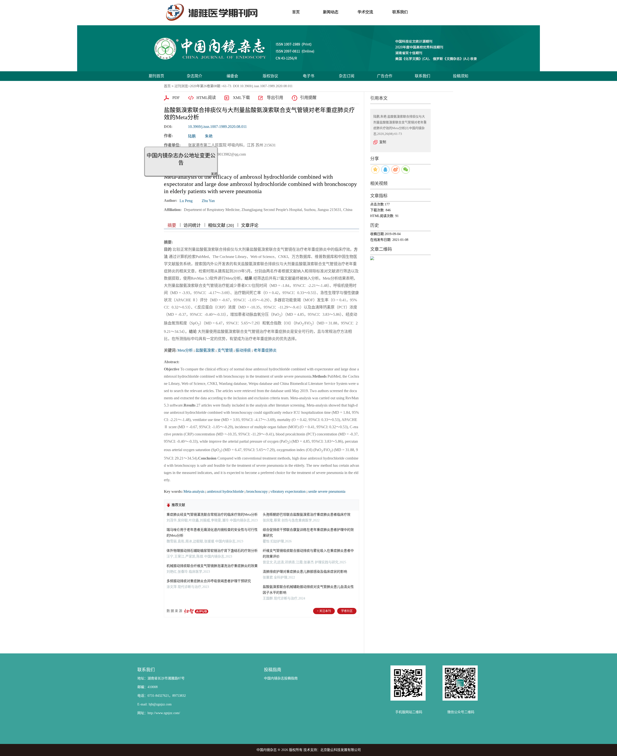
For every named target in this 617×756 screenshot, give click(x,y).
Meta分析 (185, 350)
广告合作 (384, 76)
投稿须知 (460, 76)
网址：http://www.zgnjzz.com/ (158, 713)
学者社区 (347, 611)
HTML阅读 (206, 97)
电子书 (308, 76)
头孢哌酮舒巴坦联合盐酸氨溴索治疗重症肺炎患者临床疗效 (306, 514)
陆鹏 (192, 136)
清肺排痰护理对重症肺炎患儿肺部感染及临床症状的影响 (305, 571)
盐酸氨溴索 (205, 350)
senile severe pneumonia (326, 491)
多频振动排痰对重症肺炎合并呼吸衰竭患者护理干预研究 (209, 581)
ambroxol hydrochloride (225, 491)
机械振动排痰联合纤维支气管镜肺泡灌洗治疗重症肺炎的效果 (212, 566)
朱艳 (209, 136)
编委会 (232, 76)
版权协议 (270, 76)
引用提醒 (308, 97)
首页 (167, 86)
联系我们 (422, 76)
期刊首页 (156, 76)
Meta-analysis (193, 491)
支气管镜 (225, 350)
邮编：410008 (147, 687)
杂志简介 (194, 76)
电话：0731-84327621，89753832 (161, 695)
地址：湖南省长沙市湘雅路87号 (161, 678)
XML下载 (241, 97)
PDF (176, 97)
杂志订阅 (346, 76)
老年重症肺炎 (265, 350)
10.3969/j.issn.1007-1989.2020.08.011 (217, 127)
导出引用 (275, 97)
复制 (382, 142)
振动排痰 (243, 350)
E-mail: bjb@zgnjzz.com (154, 704)
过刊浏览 (181, 86)
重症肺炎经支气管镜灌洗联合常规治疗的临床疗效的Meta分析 (212, 514)
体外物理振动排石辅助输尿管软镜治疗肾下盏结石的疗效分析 (212, 550)
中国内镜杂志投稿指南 (281, 678)
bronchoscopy (257, 491)
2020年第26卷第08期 (205, 86)
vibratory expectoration (288, 491)
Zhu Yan (208, 201)
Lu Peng (186, 201)
